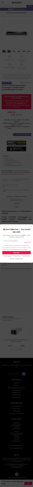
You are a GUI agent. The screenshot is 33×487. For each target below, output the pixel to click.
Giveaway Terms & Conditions (19, 247)
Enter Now (16, 252)
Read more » (27, 242)
